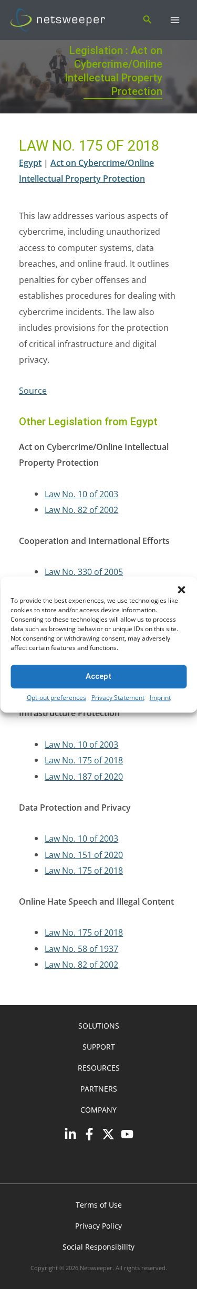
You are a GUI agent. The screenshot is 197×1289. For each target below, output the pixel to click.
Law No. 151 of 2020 (84, 854)
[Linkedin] (70, 1134)
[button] (181, 589)
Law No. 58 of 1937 (81, 948)
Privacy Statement (117, 697)
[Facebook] (89, 1134)
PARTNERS (98, 1089)
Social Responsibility (98, 1247)
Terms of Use (99, 1205)
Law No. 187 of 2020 (84, 776)
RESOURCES (99, 1068)
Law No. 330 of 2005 (84, 571)
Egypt (30, 162)
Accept (98, 676)
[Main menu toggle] (174, 20)
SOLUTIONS (98, 1026)
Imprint (160, 697)
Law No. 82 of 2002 (81, 510)
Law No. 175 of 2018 (84, 760)
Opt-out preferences (56, 697)
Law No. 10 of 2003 (81, 494)
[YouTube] (127, 1134)
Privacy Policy (98, 1226)
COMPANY (98, 1110)
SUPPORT (98, 1047)
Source (33, 390)
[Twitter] (108, 1134)
